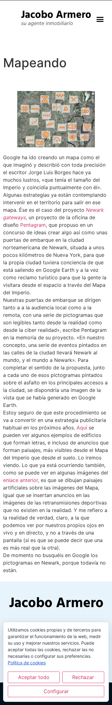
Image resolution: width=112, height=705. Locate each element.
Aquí (82, 427)
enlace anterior (20, 480)
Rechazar (83, 677)
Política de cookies (27, 662)
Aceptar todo (33, 677)
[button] (100, 19)
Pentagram (33, 225)
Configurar (56, 691)
